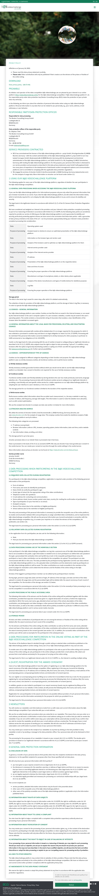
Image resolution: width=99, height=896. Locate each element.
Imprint (13, 885)
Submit (71, 885)
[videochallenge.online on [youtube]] (91, 884)
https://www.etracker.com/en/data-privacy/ (63, 450)
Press (37, 885)
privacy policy (78, 880)
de (94, 1)
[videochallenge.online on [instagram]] (93, 884)
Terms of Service (21, 885)
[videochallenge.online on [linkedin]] (95, 884)
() (19, 85)
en (97, 1)
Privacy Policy (31, 885)
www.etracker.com (18, 415)
